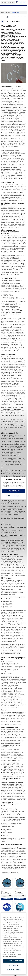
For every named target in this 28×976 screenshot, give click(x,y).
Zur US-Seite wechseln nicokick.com (13, 491)
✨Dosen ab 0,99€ (13, 1)
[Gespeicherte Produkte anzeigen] (19, 8)
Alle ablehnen (13, 965)
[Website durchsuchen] (15, 8)
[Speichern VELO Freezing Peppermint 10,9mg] (3, 836)
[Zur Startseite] (6, 8)
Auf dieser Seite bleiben (13, 496)
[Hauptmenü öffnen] (26, 8)
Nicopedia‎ (8, 12)
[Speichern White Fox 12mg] (17, 863)
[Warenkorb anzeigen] (22, 8)
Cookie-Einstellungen (13, 969)
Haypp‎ (2, 12)
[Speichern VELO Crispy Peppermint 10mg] (3, 863)
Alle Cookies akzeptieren (13, 960)
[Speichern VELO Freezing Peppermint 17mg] (17, 836)
